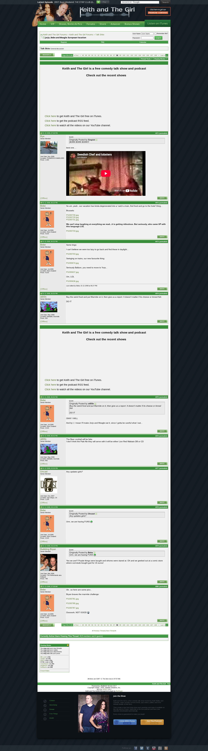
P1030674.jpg (72, 263)
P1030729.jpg (72, 217)
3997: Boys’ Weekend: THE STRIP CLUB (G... (74, 2)
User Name (137, 33)
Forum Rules (44, 671)
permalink (163, 133)
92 (98, 55)
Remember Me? (162, 33)
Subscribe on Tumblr (147, 748)
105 (143, 55)
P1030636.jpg (72, 281)
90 (92, 55)
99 (120, 55)
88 (86, 55)
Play (103, 2)
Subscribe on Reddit (160, 748)
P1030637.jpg (72, 272)
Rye (42, 136)
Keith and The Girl (159, 684)
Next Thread (110, 631)
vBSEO (105, 689)
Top (168, 684)
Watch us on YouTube (154, 748)
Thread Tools (146, 59)
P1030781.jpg (72, 599)
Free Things (53, 714)
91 (95, 55)
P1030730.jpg (72, 215)
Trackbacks (44, 664)
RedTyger (119, 691)
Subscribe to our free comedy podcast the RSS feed (152, 722)
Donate (51, 709)
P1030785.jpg (72, 603)
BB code (43, 657)
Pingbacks (44, 665)
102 (131, 55)
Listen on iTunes (157, 23)
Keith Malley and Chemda (54, 14)
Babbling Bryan (48, 549)
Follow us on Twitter (141, 748)
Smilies (42, 659)
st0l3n (43, 297)
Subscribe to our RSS (166, 748)
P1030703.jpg (72, 254)
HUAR (51, 718)
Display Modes (159, 59)
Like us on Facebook (135, 748)
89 (89, 55)
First (76, 55)
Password (136, 38)
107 (151, 55)
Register (64, 42)
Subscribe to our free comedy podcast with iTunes (125, 722)
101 (127, 55)
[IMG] (42, 660)
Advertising (53, 705)
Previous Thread (99, 631)
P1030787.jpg (72, 608)
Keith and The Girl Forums (55, 34)
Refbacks (43, 667)
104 (139, 55)
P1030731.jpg (72, 219)
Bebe (43, 206)
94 (105, 55)
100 (124, 55)
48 (83, 55)
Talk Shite (99, 34)
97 (114, 55)
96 (111, 55)
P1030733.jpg (72, 231)
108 (155, 55)
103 (135, 55)
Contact (52, 700)
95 (108, 55)
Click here (50, 116)
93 (101, 55)
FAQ (102, 42)
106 (147, 55)
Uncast (43, 471)
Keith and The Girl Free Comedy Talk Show (107, 12)
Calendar (143, 42)
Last (162, 55)
